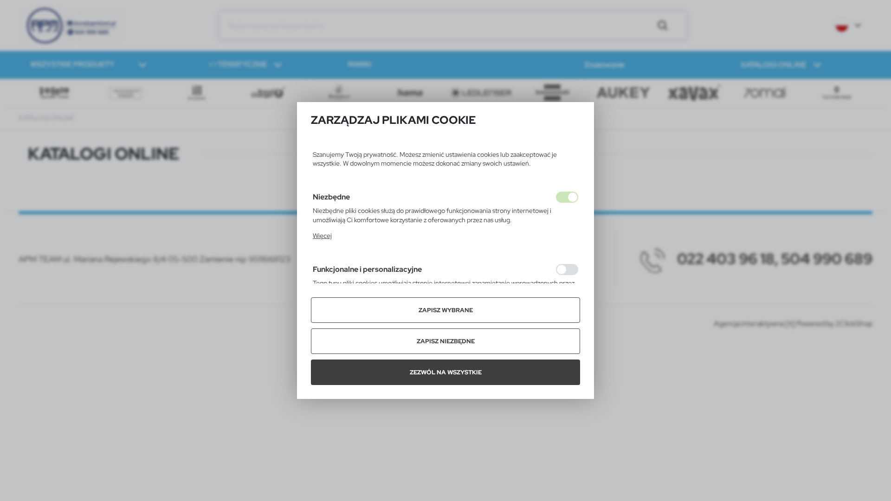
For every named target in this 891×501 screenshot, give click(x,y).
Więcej (322, 235)
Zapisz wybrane (446, 310)
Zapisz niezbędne (446, 341)
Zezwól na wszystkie (446, 372)
